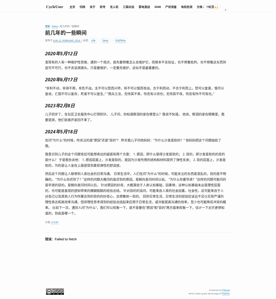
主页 (72, 7)
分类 (199, 7)
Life (93, 40)
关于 (92, 7)
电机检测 (186, 7)
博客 (47, 26)
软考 (102, 7)
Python (226, 293)
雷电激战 (144, 7)
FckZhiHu (120, 40)
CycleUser (54, 6)
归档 (82, 7)
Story (55, 26)
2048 (157, 7)
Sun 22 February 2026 (67, 40)
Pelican (226, 290)
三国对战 (128, 7)
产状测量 (171, 7)
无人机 (114, 7)
